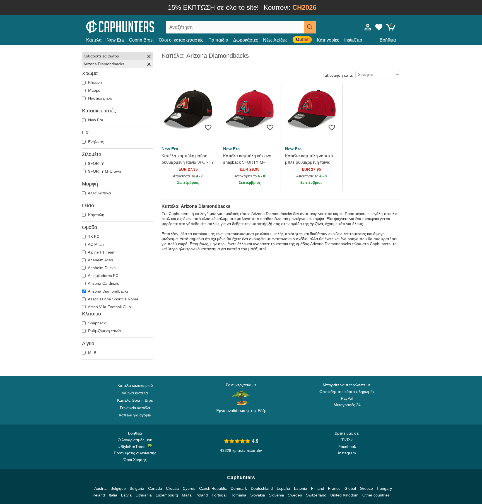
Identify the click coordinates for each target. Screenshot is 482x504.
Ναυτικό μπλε (99, 98)
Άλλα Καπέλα (99, 193)
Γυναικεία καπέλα (135, 408)
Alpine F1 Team (101, 252)
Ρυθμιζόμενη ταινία (104, 331)
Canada (155, 488)
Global (350, 488)
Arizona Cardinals (103, 283)
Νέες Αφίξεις (275, 40)
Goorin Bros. (141, 40)
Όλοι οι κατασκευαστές (181, 40)
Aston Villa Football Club (109, 307)
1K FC (93, 236)
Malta (187, 495)
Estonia (300, 488)
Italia (113, 495)
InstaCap (353, 40)
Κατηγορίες (328, 40)
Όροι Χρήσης (135, 459)
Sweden (295, 495)
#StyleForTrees (133, 446)
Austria (100, 488)
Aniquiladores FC (102, 275)
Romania (238, 495)
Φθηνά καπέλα (135, 393)
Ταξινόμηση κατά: (338, 75)
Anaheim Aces (100, 260)
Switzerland (316, 495)
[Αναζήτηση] (310, 27)
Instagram (347, 453)
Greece (366, 488)
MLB (91, 352)
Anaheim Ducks (101, 268)
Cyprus (189, 488)
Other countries (376, 495)
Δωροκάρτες (245, 40)
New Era (115, 40)
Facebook (347, 446)
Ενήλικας (95, 141)
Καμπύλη (95, 215)
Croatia (172, 488)
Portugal (219, 495)
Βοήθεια (388, 40)
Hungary (384, 488)
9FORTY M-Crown (104, 171)
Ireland (99, 495)
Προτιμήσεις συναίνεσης (135, 453)
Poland (202, 495)
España (283, 488)
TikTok (347, 440)
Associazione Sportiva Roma (112, 299)
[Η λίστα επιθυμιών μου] (379, 27)
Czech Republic (213, 488)
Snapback (96, 323)
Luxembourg (167, 495)
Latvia (126, 495)
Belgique (118, 488)
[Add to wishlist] (208, 127)
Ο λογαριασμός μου (135, 440)
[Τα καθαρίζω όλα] (149, 57)
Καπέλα (94, 40)
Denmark (239, 488)
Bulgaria (137, 488)
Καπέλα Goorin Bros (135, 400)
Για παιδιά (218, 40)
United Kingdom (344, 495)
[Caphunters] (135, 26)
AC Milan (95, 244)
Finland (317, 488)
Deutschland (262, 488)
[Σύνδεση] (368, 27)
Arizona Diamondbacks (108, 291)
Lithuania (144, 495)
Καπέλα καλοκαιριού (135, 385)
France (334, 488)
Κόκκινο (94, 82)
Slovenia (276, 495)
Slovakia (257, 495)
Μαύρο (93, 90)
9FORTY (95, 163)
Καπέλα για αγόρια (135, 415)
